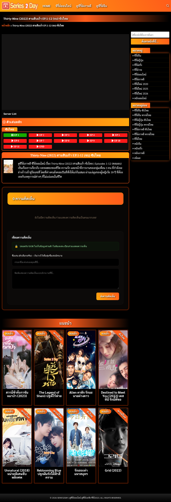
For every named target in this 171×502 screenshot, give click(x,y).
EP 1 (16, 135)
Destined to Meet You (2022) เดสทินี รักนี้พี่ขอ (113, 395)
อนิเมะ (137, 157)
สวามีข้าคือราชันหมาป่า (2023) (17, 394)
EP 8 (66, 141)
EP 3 (66, 135)
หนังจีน (137, 143)
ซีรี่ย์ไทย (138, 138)
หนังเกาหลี (139, 153)
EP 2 (41, 135)
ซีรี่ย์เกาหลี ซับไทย (143, 129)
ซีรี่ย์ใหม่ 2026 (141, 93)
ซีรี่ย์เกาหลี (139, 79)
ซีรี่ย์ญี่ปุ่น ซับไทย (142, 119)
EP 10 (117, 141)
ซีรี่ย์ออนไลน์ (63, 6)
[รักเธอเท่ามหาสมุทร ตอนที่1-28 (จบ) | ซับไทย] (81, 437)
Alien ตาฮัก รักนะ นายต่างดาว (81, 394)
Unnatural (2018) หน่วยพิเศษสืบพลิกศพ (17, 473)
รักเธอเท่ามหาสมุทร (81, 472)
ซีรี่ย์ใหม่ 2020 (141, 83)
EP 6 (16, 141)
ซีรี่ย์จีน (137, 55)
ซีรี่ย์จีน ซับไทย (141, 110)
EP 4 (92, 135)
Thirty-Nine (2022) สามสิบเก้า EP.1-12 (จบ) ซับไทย (35, 18)
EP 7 (41, 141)
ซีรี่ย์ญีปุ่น (138, 60)
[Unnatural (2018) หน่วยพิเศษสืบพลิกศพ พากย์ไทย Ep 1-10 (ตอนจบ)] (17, 437)
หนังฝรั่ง (138, 148)
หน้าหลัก (6, 25)
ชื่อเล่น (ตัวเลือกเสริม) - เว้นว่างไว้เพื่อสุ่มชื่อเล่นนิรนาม (37, 255)
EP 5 (117, 135)
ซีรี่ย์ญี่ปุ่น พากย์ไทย (143, 124)
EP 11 (16, 146)
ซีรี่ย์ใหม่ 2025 (141, 88)
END (41, 146)
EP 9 (92, 141)
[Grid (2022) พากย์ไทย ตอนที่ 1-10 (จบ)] (113, 437)
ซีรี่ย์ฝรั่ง (138, 64)
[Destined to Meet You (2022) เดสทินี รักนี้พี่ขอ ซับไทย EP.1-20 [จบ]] (113, 359)
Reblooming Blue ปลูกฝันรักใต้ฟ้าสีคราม (49, 473)
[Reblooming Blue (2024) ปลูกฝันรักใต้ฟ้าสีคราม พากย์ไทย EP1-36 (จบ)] (49, 437)
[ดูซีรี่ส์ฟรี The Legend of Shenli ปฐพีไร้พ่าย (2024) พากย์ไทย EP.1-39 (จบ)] (49, 359)
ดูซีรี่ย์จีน (101, 6)
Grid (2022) (113, 470)
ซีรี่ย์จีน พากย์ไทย (142, 115)
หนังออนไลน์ (140, 98)
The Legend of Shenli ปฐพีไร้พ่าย (49, 394)
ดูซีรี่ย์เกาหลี (83, 6)
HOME (47, 6)
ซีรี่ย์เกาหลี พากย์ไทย (144, 134)
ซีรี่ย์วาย (138, 69)
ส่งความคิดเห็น (107, 296)
